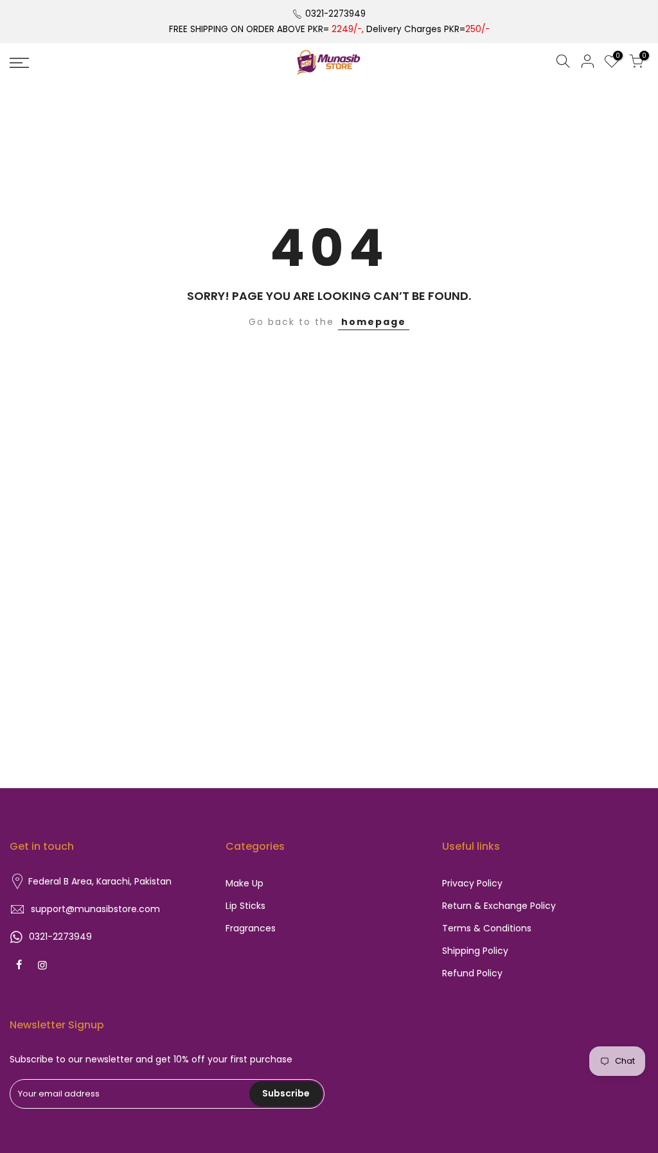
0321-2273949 (335, 14)
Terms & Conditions (486, 928)
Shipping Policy (475, 950)
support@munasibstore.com (95, 908)
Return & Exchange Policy (499, 905)
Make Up (244, 883)
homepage (373, 321)
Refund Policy (472, 973)
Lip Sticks (245, 905)
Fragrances (251, 928)
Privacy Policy (472, 883)
